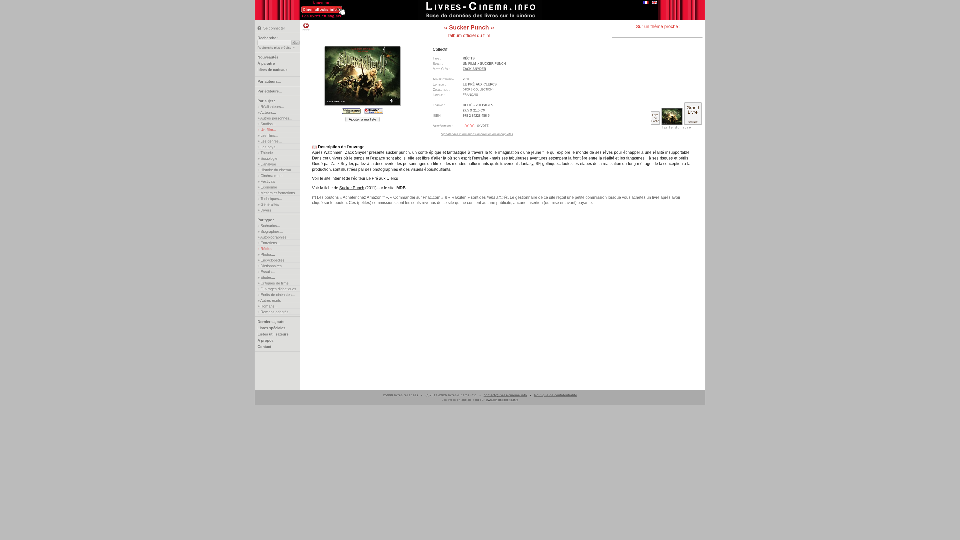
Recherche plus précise (275, 48)
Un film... (268, 130)
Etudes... (267, 277)
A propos (266, 340)
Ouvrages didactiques (278, 289)
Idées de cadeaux (273, 70)
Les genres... (271, 141)
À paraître (266, 63)
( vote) (483, 126)
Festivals (267, 181)
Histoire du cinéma (275, 170)
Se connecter (274, 28)
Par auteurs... (269, 81)
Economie (268, 187)
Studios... (268, 124)
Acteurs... (268, 112)
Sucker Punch (351, 188)
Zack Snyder (474, 69)
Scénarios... (270, 226)
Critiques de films (274, 283)
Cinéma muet (271, 176)
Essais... (267, 272)
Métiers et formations (277, 193)
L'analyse (268, 164)
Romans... (269, 306)
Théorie (266, 152)
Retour (306, 29)
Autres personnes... (276, 118)
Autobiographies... (275, 237)
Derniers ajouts (271, 322)
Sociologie (268, 158)
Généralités (269, 204)
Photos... (267, 254)
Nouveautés (268, 57)
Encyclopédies (272, 260)
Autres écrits (270, 300)
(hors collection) (478, 89)
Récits (469, 58)
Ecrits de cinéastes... (277, 294)
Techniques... (271, 198)
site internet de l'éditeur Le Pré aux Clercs (361, 178)
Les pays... (269, 147)
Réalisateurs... (272, 106)
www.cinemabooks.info (502, 399)
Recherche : (268, 38)
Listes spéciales (271, 328)
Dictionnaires (271, 266)
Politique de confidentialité (555, 395)
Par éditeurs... (270, 91)
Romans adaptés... (276, 312)
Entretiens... (270, 243)
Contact (264, 346)
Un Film (469, 64)
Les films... (269, 135)
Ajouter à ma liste (362, 119)
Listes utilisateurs (273, 334)
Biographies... (271, 231)
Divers (265, 210)
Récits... (267, 248)
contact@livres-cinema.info (505, 395)
